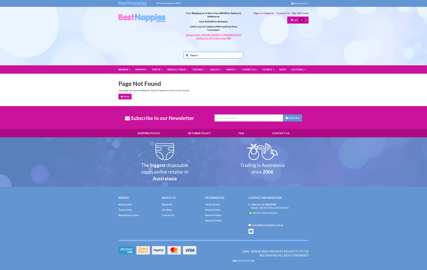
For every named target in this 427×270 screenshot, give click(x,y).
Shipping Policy (149, 133)
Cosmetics (249, 69)
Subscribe (293, 117)
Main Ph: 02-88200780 (264, 204)
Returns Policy (199, 133)
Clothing (297, 69)
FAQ (241, 133)
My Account (125, 204)
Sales (282, 69)
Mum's (231, 69)
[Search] (186, 55)
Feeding (198, 69)
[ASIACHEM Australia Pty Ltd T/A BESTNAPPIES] (141, 14)
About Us (167, 204)
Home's (268, 69)
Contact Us (283, 13)
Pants (156, 69)
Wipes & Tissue (176, 69)
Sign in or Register (264, 13)
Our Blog (167, 209)
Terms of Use (212, 204)
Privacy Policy (212, 209)
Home (126, 96)
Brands (123, 69)
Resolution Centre (128, 215)
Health (215, 69)
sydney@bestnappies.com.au (267, 225)
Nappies (140, 69)
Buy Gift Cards (300, 13)
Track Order (125, 209)
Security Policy (213, 220)
